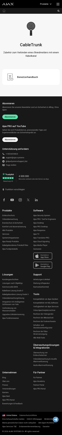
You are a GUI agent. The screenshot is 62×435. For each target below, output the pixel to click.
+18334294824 (12, 154)
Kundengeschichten (10, 279)
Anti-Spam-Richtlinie (46, 423)
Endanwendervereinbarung (29, 427)
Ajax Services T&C (9, 427)
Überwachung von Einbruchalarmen (40, 354)
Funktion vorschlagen (15, 189)
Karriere (5, 392)
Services (5, 234)
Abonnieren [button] (10, 139)
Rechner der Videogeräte (43, 314)
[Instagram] (20, 200)
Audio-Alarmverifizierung (43, 365)
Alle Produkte (7, 230)
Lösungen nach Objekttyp (12, 283)
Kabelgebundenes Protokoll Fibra (15, 245)
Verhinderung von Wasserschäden (9, 309)
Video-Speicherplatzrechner (44, 310)
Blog (4, 378)
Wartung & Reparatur (41, 283)
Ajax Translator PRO (41, 238)
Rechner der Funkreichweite (44, 321)
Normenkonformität (41, 287)
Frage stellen (11, 165)
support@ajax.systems (15, 158)
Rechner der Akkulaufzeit (43, 318)
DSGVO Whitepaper (34, 419)
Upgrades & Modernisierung (13, 314)
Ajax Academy (39, 381)
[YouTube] (12, 200)
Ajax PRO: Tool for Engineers (44, 219)
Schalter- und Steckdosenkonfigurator (42, 326)
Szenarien (37, 249)
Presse (5, 385)
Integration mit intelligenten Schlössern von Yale (13, 303)
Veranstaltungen (9, 389)
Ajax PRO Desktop (40, 227)
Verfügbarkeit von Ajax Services (46, 307)
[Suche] (58, 11)
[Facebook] (4, 200)
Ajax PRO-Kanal (8, 400)
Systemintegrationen (10, 238)
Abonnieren (10, 117)
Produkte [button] (44, 4)
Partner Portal (38, 385)
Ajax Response (39, 230)
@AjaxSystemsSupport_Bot (16, 161)
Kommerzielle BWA (10, 287)
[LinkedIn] (36, 200)
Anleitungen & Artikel (41, 279)
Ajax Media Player (40, 245)
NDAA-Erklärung (50, 419)
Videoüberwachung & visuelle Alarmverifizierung (45, 360)
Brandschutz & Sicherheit (12, 223)
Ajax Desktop (38, 223)
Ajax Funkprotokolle (10, 249)
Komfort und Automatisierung (14, 227)
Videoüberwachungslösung (13, 298)
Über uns (5, 381)
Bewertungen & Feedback (12, 404)
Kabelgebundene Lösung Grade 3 (15, 294)
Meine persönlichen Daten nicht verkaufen (19, 423)
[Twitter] (28, 200)
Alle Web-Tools (39, 338)
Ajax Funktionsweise (10, 318)
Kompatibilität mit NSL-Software (45, 303)
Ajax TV (36, 234)
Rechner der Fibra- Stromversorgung (40, 332)
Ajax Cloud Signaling (41, 242)
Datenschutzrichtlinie (28, 415)
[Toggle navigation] (58, 4)
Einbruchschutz (8, 215)
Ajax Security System (41, 215)
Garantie (46, 427)
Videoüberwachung (10, 219)
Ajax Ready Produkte (10, 242)
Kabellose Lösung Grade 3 (12, 291)
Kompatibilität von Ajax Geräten (45, 299)
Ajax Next (6, 396)
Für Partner (37, 378)
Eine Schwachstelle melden (13, 419)
